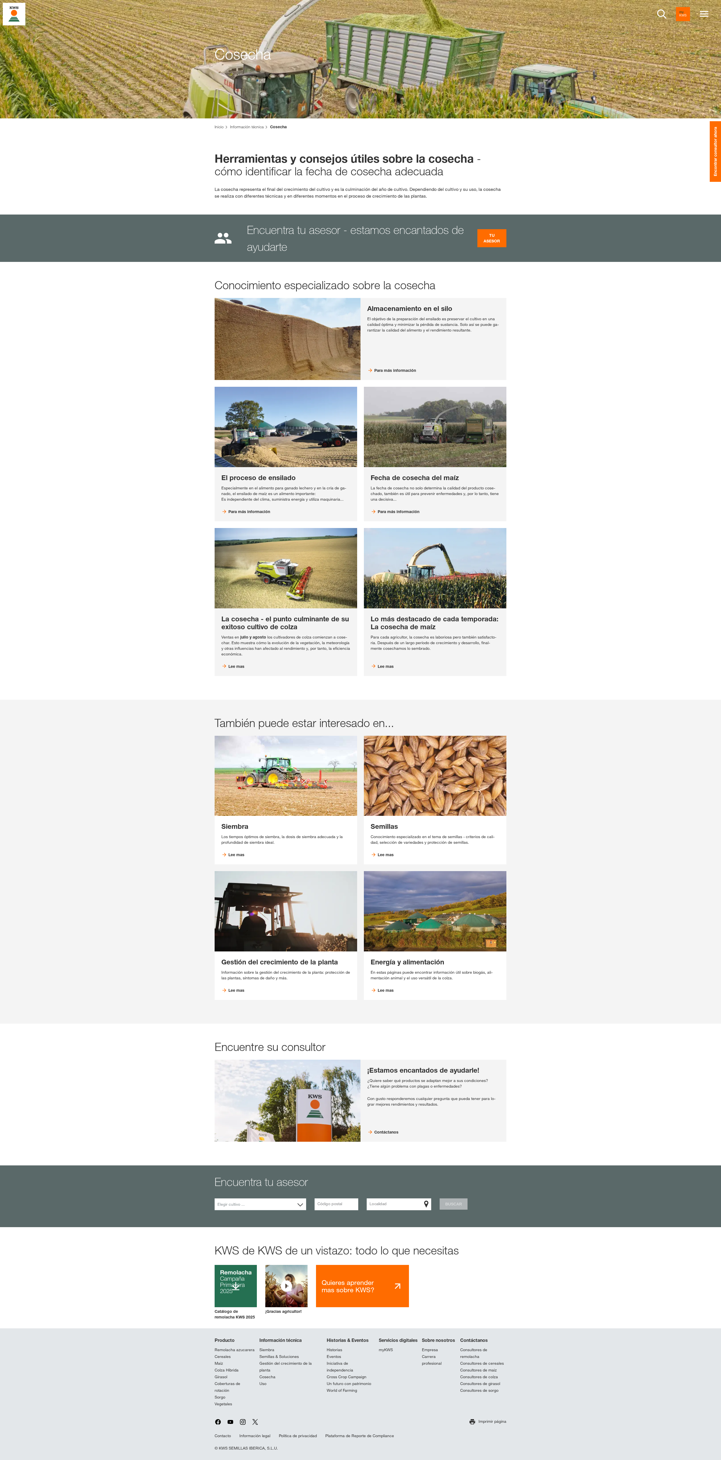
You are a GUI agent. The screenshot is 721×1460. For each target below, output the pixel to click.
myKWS (386, 1349)
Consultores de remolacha (473, 1353)
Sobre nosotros (438, 1340)
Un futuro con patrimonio (349, 1383)
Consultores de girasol (480, 1383)
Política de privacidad (298, 1435)
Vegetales (223, 1403)
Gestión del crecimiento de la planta (285, 1367)
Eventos (334, 1356)
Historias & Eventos (348, 1340)
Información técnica (280, 1340)
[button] (286, 1289)
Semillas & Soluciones (279, 1356)
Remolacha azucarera (235, 1349)
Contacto (223, 1435)
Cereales (223, 1356)
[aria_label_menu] (704, 14)
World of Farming (342, 1390)
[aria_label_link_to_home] (14, 13)
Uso (262, 1383)
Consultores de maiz (478, 1370)
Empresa (430, 1349)
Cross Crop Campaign (346, 1376)
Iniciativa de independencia (340, 1367)
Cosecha (267, 1376)
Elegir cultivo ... (231, 1204)
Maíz (219, 1363)
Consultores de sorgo (479, 1390)
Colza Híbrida (227, 1370)
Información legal (254, 1435)
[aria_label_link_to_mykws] (683, 14)
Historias (334, 1349)
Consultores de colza (479, 1376)
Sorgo (220, 1397)
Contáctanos (474, 1340)
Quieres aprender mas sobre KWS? (348, 1286)
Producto (225, 1340)
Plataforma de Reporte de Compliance (359, 1435)
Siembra (266, 1349)
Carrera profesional (432, 1360)
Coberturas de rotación (227, 1387)
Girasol (221, 1376)
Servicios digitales (398, 1340)
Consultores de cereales (482, 1363)
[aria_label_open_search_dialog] (661, 14)
